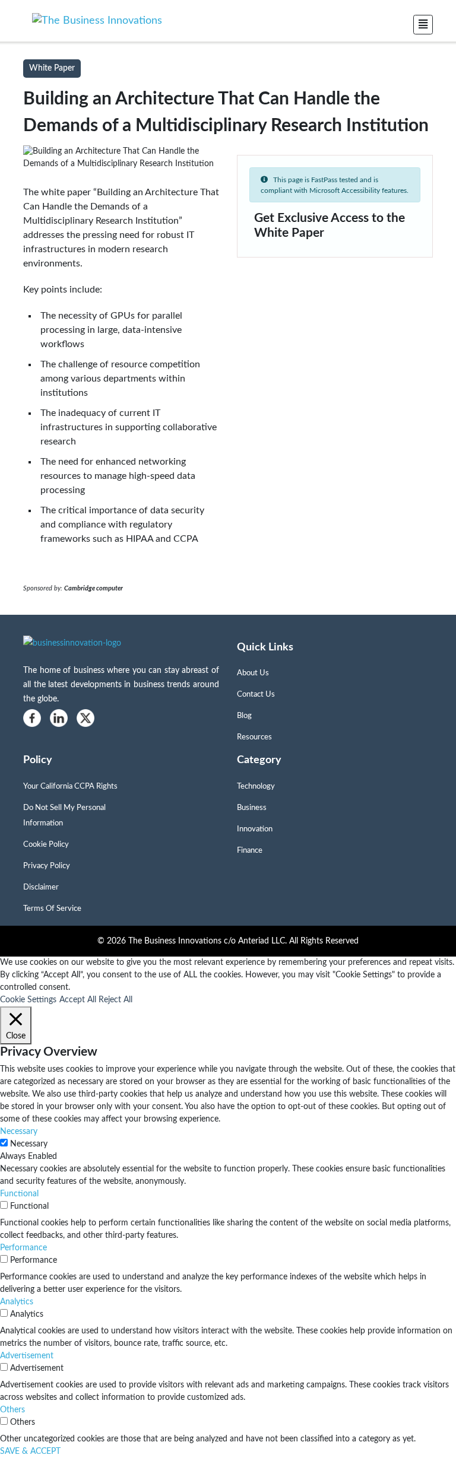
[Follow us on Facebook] (32, 718)
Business (252, 808)
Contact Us (256, 694)
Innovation (255, 829)
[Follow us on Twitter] (85, 718)
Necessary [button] (18, 1131)
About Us (253, 673)
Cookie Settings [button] (28, 1000)
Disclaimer (41, 887)
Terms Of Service (52, 909)
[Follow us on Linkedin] (59, 718)
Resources (254, 737)
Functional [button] (19, 1194)
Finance (249, 851)
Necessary (29, 1144)
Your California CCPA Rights (70, 786)
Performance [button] (23, 1248)
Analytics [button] (16, 1302)
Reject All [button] (115, 1000)
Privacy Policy (46, 866)
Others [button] (12, 1410)
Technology (256, 786)
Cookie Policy (46, 845)
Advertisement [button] (26, 1356)
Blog (244, 716)
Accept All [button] (77, 1000)
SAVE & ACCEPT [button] (30, 1451)
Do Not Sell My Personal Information (64, 815)
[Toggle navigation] (423, 24)
